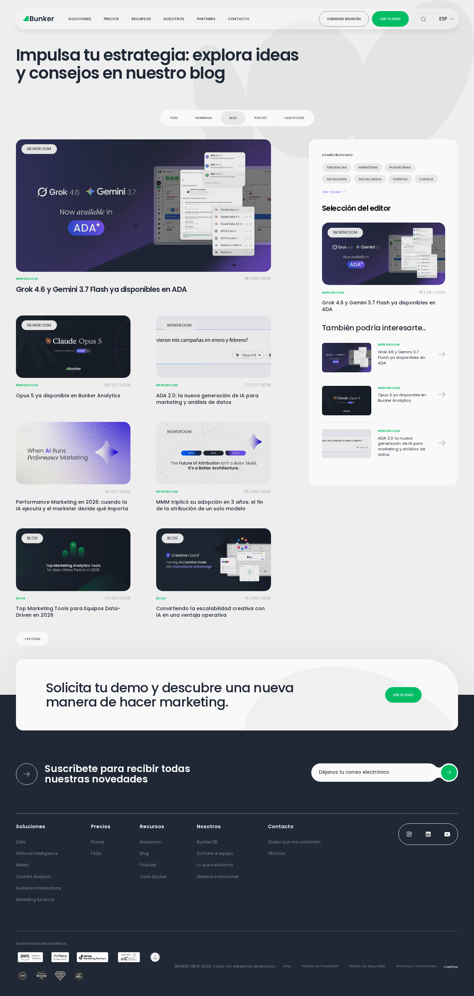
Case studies (294, 118)
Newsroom (203, 118)
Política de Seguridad (367, 966)
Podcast (260, 118)
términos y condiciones (416, 966)
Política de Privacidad (320, 966)
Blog (233, 118)
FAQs (287, 966)
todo (174, 118)
